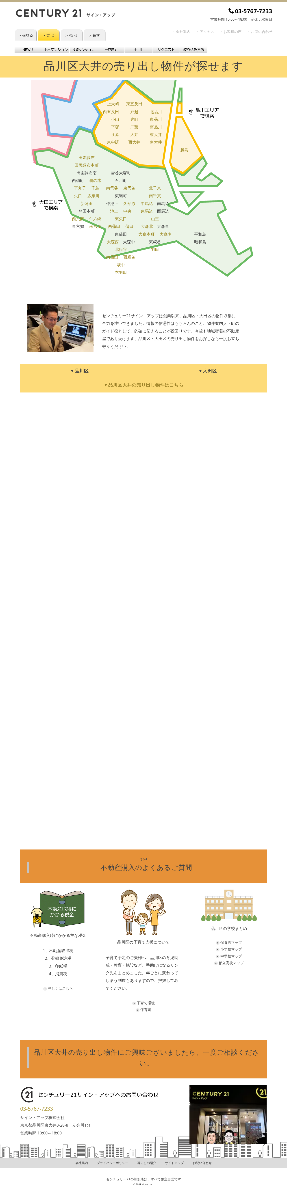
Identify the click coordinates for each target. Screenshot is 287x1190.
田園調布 (86, 157)
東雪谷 (129, 188)
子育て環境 (146, 1002)
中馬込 (147, 203)
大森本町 (146, 234)
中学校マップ (231, 956)
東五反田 (134, 103)
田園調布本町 (86, 165)
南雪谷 (112, 188)
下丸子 (80, 188)
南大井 (156, 142)
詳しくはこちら (60, 988)
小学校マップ (231, 949)
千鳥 (95, 188)
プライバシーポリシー (112, 1163)
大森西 (113, 241)
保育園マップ (231, 942)
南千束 (155, 195)
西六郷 (78, 218)
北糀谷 (121, 249)
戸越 (134, 111)
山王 (155, 218)
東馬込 (147, 211)
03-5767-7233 (36, 1108)
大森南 (166, 234)
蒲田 (129, 226)
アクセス (207, 31)
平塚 (115, 126)
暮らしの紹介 (146, 1163)
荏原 (115, 134)
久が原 (129, 203)
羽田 (155, 249)
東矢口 (121, 218)
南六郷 (95, 226)
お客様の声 (232, 31)
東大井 (156, 134)
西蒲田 (114, 226)
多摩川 (93, 195)
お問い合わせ (261, 31)
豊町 (134, 119)
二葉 (134, 126)
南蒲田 (112, 257)
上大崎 (113, 103)
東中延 (113, 142)
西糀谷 (129, 257)
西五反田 (111, 111)
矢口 (78, 195)
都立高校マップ (231, 962)
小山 (115, 119)
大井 (134, 134)
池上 (114, 211)
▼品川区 (79, 371)
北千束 (155, 188)
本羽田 (121, 272)
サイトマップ (174, 1163)
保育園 (145, 1009)
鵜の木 (95, 180)
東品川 (156, 119)
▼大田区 (207, 371)
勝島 (184, 149)
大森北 (147, 226)
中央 (127, 211)
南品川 (156, 126)
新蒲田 (86, 203)
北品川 (156, 111)
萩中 (121, 264)
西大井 (134, 142)
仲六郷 (95, 218)
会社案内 (183, 31)
